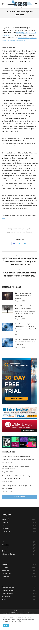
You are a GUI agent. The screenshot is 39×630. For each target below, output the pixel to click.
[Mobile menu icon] (36, 4)
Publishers (17, 229)
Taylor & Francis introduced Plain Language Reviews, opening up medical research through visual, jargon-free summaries (25, 311)
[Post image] (7, 296)
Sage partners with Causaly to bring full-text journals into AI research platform (25, 341)
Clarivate (13, 232)
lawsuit (19, 232)
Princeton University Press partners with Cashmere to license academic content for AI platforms (25, 327)
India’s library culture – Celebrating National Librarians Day (17, 486)
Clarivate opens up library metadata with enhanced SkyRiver (23, 295)
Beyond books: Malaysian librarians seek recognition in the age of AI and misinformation (18, 458)
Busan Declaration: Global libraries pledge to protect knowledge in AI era (17, 477)
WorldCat (29, 232)
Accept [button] (6, 625)
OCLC (23, 232)
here (3, 218)
